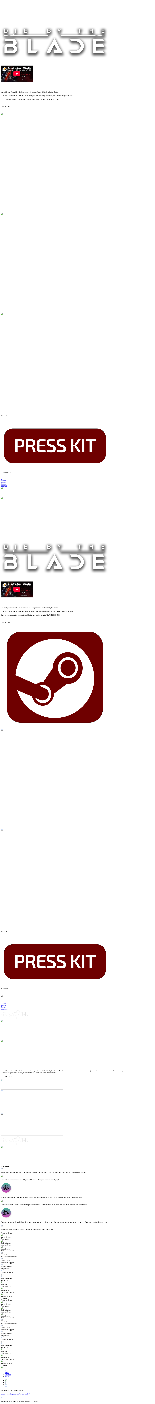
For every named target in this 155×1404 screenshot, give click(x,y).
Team (7, 1376)
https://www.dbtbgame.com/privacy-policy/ (15, 1394)
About (7, 1373)
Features (8, 1375)
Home (7, 1371)
